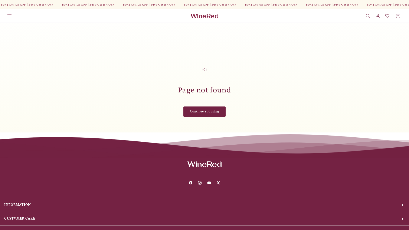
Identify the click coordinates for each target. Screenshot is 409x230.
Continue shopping (204, 111)
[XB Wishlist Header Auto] (387, 15)
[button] (9, 16)
